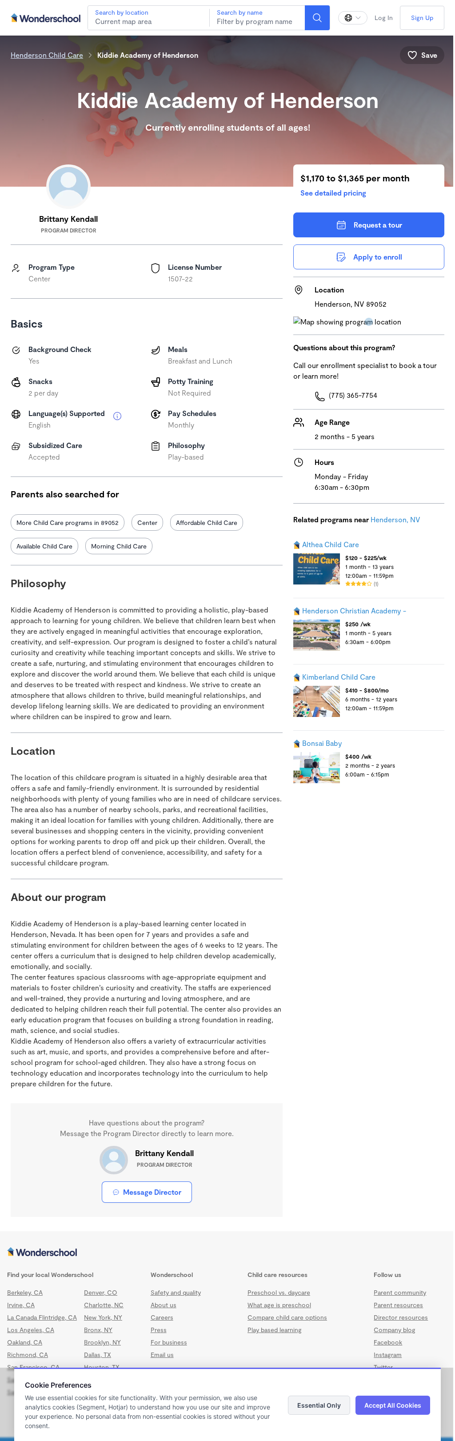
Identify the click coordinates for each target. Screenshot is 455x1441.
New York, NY (103, 1317)
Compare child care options (287, 1317)
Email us (162, 1354)
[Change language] (352, 17)
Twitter (383, 1367)
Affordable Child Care (206, 522)
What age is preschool (279, 1305)
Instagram (388, 1354)
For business (169, 1342)
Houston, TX (102, 1367)
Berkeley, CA (25, 1292)
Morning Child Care (119, 546)
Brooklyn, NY (102, 1342)
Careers (162, 1317)
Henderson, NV (395, 519)
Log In (384, 17)
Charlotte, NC (104, 1305)
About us (163, 1305)
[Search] (317, 17)
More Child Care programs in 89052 (67, 522)
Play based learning (274, 1329)
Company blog (394, 1329)
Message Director (152, 1192)
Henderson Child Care (47, 55)
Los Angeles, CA (30, 1329)
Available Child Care (44, 546)
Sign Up (422, 17)
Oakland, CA (24, 1342)
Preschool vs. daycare (278, 1292)
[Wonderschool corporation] (227, 1252)
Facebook (388, 1342)
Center (147, 522)
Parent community (400, 1292)
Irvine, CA (21, 1305)
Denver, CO (100, 1292)
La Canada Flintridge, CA (42, 1317)
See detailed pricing (333, 192)
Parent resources (398, 1305)
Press (159, 1329)
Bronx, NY (98, 1329)
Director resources (401, 1317)
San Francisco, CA (33, 1367)
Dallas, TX (97, 1354)
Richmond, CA (27, 1354)
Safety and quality (176, 1292)
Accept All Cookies (392, 1405)
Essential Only (319, 1405)
